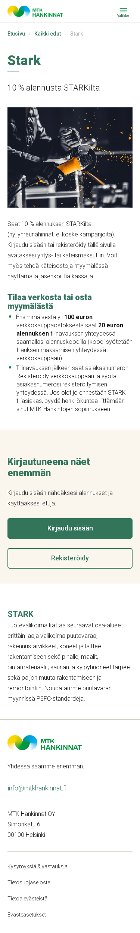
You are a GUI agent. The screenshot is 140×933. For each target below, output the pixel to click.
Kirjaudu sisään (70, 528)
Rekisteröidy (70, 558)
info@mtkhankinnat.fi (36, 788)
